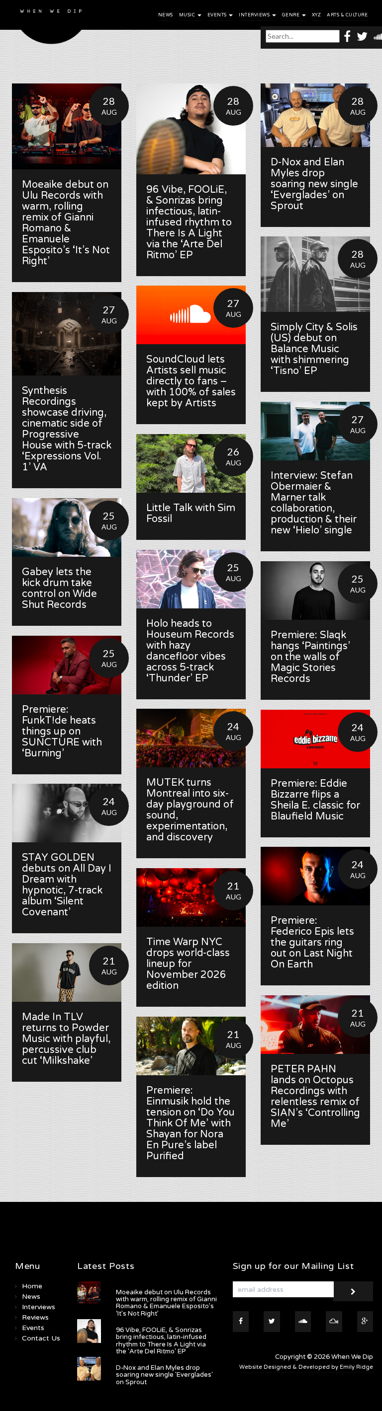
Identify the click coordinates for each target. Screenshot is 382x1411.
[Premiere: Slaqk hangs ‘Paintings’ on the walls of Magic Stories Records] (315, 590)
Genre (291, 15)
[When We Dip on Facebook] (347, 36)
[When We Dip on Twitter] (362, 36)
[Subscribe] (353, 1291)
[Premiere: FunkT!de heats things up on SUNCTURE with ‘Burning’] (66, 665)
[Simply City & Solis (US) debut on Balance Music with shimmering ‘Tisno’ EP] (315, 274)
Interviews (255, 15)
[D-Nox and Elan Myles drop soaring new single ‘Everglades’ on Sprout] (315, 115)
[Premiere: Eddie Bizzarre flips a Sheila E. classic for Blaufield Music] (315, 739)
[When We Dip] (51, 24)
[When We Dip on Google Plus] (365, 1321)
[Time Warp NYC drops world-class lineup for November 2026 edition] (191, 897)
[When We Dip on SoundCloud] (303, 1321)
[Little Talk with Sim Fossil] (191, 463)
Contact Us (41, 1338)
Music (187, 15)
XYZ (316, 15)
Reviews (35, 1317)
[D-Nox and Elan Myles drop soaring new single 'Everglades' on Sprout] (89, 1369)
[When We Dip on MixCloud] (334, 1321)
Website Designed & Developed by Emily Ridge (306, 1367)
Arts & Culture (347, 15)
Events (217, 15)
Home (32, 1286)
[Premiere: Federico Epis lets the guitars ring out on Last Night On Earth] (315, 876)
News (165, 15)
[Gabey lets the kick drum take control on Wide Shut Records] (66, 527)
